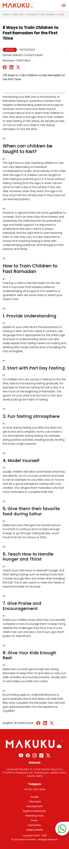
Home (6, 14)
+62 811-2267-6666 (34, 789)
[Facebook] (28, 755)
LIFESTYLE (18, 14)
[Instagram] (34, 755)
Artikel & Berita (34, 830)
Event (34, 820)
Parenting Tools (34, 815)
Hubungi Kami (34, 806)
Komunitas (34, 825)
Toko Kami (34, 801)
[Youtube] (21, 755)
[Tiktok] (41, 755)
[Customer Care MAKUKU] (62, 829)
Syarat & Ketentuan (34, 811)
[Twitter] (48, 755)
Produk (35, 797)
